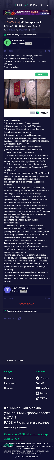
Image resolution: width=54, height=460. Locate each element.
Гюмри (26, 158)
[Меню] (8, 4)
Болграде (29, 182)
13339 (32, 30)
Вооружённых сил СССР (33, 161)
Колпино (25, 214)
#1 (49, 51)
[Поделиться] (45, 51)
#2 (49, 298)
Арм (33, 158)
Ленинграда (40, 214)
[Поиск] (46, 5)
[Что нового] (41, 5)
